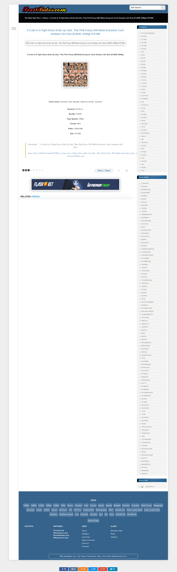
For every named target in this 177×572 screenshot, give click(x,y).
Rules (113, 534)
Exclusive (30, 510)
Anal (142, 51)
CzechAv (144, 211)
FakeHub (144, 274)
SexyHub (144, 398)
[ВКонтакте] (23, 170)
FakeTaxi (144, 277)
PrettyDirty (144, 373)
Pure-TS (143, 383)
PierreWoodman (146, 364)
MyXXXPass (145, 349)
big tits (101, 505)
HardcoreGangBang (147, 302)
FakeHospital (145, 270)
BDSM (143, 58)
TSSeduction (145, 430)
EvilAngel (144, 245)
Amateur (143, 48)
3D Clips (143, 39)
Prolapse (144, 151)
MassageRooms (146, 342)
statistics (114, 537)
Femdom (144, 86)
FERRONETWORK (147, 255)
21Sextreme (145, 183)
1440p (41, 505)
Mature (143, 136)
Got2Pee (144, 289)
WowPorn (144, 458)
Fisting (143, 92)
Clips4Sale (144, 205)
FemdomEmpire (146, 252)
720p (63, 505)
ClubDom (144, 208)
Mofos (143, 333)
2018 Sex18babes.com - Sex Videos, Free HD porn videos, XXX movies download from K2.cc (44, 8)
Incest (143, 126)
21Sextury (144, 186)
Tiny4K (143, 414)
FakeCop (144, 267)
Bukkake (144, 77)
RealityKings (145, 389)
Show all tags (93, 521)
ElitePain (144, 239)
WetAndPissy (145, 461)
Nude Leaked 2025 (134, 510)
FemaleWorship (146, 261)
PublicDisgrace (145, 380)
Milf (142, 139)
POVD (143, 358)
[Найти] (163, 7)
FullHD (46, 510)
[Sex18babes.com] (14, 9)
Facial (39, 510)
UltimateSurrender (146, 448)
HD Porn (77, 510)
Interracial (144, 123)
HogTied (143, 292)
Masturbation (145, 133)
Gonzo (54, 510)
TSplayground (145, 433)
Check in (85, 543)
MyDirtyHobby (145, 345)
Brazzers (144, 202)
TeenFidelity (145, 417)
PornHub (84, 514)
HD (70, 510)
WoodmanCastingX (147, 455)
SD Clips (144, 45)
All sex (70, 505)
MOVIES (144, 36)
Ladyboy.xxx (145, 323)
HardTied (144, 295)
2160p (56, 505)
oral (76, 514)
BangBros (144, 195)
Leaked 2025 (88, 510)
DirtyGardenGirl (146, 230)
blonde (108, 505)
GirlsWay (144, 286)
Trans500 (144, 445)
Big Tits (143, 61)
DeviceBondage (146, 220)
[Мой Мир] (29, 170)
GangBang (144, 98)
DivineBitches (145, 217)
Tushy (143, 411)
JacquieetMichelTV (147, 314)
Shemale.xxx (145, 405)
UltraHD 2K (120, 514)
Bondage (144, 70)
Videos (100, 171)
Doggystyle (158, 505)
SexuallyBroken (146, 395)
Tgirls (143, 436)
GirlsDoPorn (145, 283)
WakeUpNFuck (146, 464)
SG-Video (144, 402)
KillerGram (144, 320)
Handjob (143, 114)
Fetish (143, 89)
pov (100, 514)
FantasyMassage (146, 280)
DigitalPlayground (146, 214)
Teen (142, 170)
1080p (26, 505)
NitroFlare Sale (116, 531)
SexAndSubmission (147, 392)
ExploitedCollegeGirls (147, 249)
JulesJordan (145, 317)
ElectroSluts (145, 242)
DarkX (143, 227)
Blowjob (143, 67)
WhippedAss (145, 470)
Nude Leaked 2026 (151, 510)
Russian (143, 155)
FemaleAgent (145, 258)
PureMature (144, 386)
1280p (33, 505)
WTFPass (144, 467)
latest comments (88, 540)
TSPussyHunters (146, 427)
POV (142, 148)
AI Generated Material (148, 33)
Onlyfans (53, 514)
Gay (142, 101)
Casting (143, 80)
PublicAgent (144, 377)
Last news (86, 537)
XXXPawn (144, 473)
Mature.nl (144, 330)
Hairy (143, 111)
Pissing (143, 145)
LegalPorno (144, 327)
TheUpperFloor (146, 442)
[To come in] (14, 19)
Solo (142, 164)
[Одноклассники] (26, 170)
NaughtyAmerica (146, 355)
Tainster (143, 423)
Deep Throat (146, 505)
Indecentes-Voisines (147, 311)
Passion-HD (145, 370)
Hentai (143, 120)
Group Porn (144, 105)
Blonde (143, 64)
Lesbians (144, 130)
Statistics (85, 534)
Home (84, 531)
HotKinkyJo (144, 305)
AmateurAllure (145, 192)
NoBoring (144, 352)
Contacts (85, 546)
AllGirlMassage (145, 189)
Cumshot (144, 83)
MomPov (144, 336)
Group (143, 108)
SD (106, 514)
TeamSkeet (144, 420)
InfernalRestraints (146, 308)
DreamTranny (145, 236)
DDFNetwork (145, 233)
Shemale (144, 161)
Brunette (143, 73)
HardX (143, 299)
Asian (143, 55)
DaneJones (144, 224)
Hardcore (144, 117)
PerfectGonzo (145, 367)
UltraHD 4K (131, 514)
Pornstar (93, 514)
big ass (93, 505)
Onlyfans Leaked (66, 514)
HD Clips (144, 42)
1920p (48, 505)
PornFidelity (144, 361)
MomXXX (144, 339)
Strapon (143, 167)
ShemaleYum (145, 408)
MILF (111, 510)
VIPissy (143, 452)
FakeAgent (144, 264)
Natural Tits (120, 510)
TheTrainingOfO (146, 439)
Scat (142, 158)
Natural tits (144, 142)
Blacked (143, 199)
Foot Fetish (144, 95)
